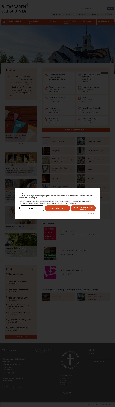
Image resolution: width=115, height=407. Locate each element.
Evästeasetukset (32, 208)
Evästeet (92, 214)
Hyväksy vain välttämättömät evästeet (83, 208)
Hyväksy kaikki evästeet (57, 208)
